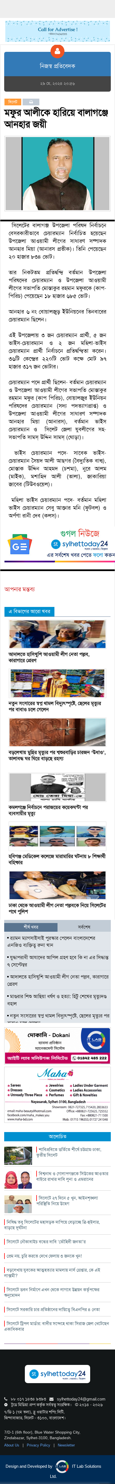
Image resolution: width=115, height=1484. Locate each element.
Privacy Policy (39, 1445)
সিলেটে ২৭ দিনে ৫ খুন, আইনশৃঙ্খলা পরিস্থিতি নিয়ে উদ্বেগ (67, 1201)
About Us (12, 1445)
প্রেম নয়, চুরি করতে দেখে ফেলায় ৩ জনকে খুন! (44, 1256)
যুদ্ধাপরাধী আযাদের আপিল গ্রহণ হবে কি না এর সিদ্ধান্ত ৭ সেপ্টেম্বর (58, 961)
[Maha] (57, 1094)
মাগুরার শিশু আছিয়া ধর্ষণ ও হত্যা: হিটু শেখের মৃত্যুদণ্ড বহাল (57, 1000)
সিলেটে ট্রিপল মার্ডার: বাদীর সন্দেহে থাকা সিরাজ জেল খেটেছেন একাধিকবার (56, 1326)
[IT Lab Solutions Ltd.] (57, 1045)
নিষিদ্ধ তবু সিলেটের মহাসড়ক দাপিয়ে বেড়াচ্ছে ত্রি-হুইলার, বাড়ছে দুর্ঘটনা (52, 1225)
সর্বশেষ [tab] (84, 927)
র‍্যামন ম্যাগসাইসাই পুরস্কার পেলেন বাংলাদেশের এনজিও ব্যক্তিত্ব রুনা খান (51, 942)
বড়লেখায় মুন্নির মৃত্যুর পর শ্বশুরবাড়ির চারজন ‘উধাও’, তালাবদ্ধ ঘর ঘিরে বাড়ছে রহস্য (57, 755)
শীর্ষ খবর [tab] (31, 927)
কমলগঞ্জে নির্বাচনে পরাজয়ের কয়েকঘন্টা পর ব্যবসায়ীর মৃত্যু (48, 810)
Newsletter (66, 1445)
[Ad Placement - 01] (57, 31)
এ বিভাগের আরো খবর (29, 611)
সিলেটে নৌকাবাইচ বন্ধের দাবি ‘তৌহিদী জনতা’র (46, 1242)
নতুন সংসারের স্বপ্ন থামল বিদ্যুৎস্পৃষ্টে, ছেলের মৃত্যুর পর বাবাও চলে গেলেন (55, 706)
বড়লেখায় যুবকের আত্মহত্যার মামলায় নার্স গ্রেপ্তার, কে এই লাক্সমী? (52, 1273)
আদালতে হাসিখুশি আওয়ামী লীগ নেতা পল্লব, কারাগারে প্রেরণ (49, 657)
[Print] (31, 102)
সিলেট (12, 102)
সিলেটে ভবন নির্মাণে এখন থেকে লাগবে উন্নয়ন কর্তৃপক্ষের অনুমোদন (51, 1292)
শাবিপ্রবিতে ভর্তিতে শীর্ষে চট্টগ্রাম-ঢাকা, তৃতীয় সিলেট (68, 1152)
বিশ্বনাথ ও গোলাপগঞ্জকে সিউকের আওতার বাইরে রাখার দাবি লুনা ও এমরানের (72, 1176)
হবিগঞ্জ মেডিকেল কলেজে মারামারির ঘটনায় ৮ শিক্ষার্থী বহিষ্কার (57, 859)
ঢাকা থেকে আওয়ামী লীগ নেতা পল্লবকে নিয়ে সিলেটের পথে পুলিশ (57, 908)
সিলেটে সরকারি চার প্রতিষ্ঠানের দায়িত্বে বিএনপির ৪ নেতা (53, 1310)
